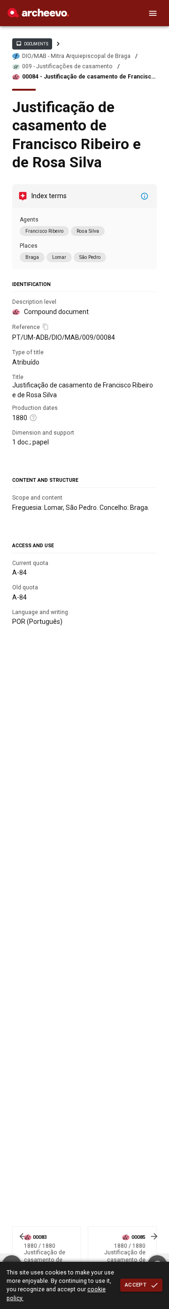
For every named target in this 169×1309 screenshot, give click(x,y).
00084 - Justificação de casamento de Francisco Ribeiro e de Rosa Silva (88, 76)
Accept (135, 1284)
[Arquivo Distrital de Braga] (38, 15)
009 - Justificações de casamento (67, 66)
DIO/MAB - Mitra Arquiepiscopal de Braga (76, 56)
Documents (32, 43)
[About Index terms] (144, 196)
